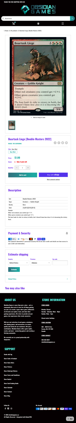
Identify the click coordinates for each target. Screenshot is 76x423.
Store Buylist (7, 379)
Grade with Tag (8, 354)
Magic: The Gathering (15, 143)
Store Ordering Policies (10, 371)
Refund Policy (12, 279)
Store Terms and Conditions (12, 375)
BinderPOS (29, 417)
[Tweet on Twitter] (62, 142)
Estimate (14, 269)
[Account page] (38, 23)
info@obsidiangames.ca (48, 342)
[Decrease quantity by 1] (17, 168)
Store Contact (8, 392)
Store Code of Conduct (10, 358)
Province (32, 259)
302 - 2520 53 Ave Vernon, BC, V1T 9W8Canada (47, 329)
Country (10, 259)
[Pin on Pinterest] (58, 142)
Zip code (54, 259)
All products (14, 31)
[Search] (72, 18)
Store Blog (7, 396)
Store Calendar (8, 387)
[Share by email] (66, 142)
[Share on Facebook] (55, 142)
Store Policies (8, 367)
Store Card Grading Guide (11, 383)
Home (7, 31)
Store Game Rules (9, 363)
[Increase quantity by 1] (28, 168)
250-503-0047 (45, 340)
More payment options (53, 179)
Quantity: (10, 168)
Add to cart (22, 175)
